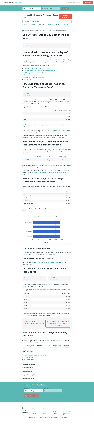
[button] (65, 16)
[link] (26, 24)
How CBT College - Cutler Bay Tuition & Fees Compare (39, 70)
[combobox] (72, 2)
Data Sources (46, 408)
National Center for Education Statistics (35, 355)
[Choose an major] (51, 8)
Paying (57, 24)
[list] (26, 24)
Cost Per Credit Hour (39, 137)
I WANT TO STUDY (28, 388)
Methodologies (46, 410)
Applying (33, 24)
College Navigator (29, 359)
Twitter (54, 408)
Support (34, 413)
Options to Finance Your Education (34, 77)
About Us (34, 408)
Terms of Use (66, 408)
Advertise (45, 411)
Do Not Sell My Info (66, 414)
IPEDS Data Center (29, 357)
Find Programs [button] (88, 2)
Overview (24, 24)
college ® (9, 2)
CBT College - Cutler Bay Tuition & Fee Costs (36, 68)
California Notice (67, 411)
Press (33, 410)
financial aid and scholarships (56, 130)
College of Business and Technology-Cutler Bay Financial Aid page (51, 347)
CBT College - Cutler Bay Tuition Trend (35, 73)
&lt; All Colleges (18, 2)
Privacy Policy (66, 410)
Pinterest (55, 410)
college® (25, 412)
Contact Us (34, 411)
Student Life (50, 24)
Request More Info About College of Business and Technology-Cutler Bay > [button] (57, 323)
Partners (44, 413)
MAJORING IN (47, 388)
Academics (41, 24)
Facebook (55, 411)
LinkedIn (55, 413)
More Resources (28, 79)
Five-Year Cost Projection (31, 75)
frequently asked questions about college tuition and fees (48, 262)
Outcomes (66, 24)
